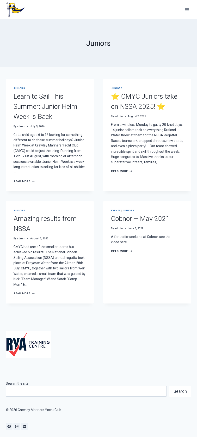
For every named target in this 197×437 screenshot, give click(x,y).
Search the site (17, 383)
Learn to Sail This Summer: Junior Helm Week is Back (45, 106)
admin (21, 126)
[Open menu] (186, 9)
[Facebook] (9, 426)
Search (180, 391)
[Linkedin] (24, 426)
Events (116, 210)
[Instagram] (16, 426)
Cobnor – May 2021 (140, 219)
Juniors (19, 88)
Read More (24, 181)
